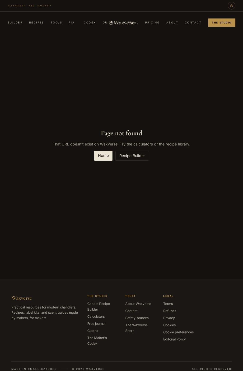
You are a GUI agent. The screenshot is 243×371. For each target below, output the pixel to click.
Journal (130, 22)
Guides (109, 22)
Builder (15, 22)
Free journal (96, 323)
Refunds (169, 311)
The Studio (222, 22)
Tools (56, 22)
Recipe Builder (132, 155)
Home (103, 155)
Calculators (96, 316)
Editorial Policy (174, 339)
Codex (90, 22)
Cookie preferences (178, 332)
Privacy (169, 318)
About (172, 22)
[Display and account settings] (231, 5)
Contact (193, 22)
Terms (168, 304)
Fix (72, 22)
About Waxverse (138, 304)
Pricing (152, 22)
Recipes (36, 22)
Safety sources (137, 318)
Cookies (169, 325)
